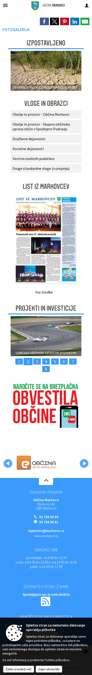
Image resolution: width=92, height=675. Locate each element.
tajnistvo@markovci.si (46, 530)
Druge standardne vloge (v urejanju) (41, 168)
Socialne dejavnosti (28, 148)
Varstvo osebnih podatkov (33, 158)
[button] (8, 463)
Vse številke (44, 292)
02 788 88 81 (48, 522)
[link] (44, 21)
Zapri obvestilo (49, 669)
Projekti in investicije (46, 308)
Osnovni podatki (46, 492)
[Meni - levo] (5, 5)
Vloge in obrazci (46, 103)
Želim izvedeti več (19, 669)
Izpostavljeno (46, 43)
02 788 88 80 (48, 517)
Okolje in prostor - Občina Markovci (41, 114)
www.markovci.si (46, 536)
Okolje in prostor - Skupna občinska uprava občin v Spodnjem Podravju (41, 126)
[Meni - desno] (87, 5)
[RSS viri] (46, 601)
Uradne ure (46, 549)
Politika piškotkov (57, 660)
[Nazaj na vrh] (46, 481)
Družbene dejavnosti (29, 138)
